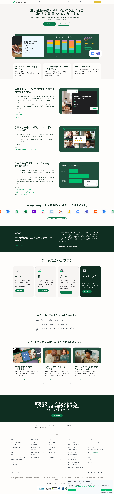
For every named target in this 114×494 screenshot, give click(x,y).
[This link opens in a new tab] (88, 472)
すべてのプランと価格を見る (57, 304)
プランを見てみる (64, 23)
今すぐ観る (79, 379)
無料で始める (50, 23)
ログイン (91, 2)
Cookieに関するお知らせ (90, 486)
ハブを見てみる (50, 379)
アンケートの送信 (21, 147)
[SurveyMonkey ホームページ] (19, 2)
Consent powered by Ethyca (106, 492)
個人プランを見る (43, 290)
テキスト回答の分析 (21, 194)
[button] (57, 320)
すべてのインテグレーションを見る (57, 218)
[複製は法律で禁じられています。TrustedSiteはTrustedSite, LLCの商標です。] (54, 489)
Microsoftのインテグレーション (28, 149)
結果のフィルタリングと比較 (23, 189)
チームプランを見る (66, 292)
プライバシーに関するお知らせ (78, 486)
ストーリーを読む (20, 245)
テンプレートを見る (21, 379)
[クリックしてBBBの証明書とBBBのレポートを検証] (41, 489)
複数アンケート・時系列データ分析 (25, 192)
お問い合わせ (85, 2)
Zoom (17, 149)
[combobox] (15, 472)
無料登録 (97, 2)
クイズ (18, 117)
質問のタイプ (19, 114)
